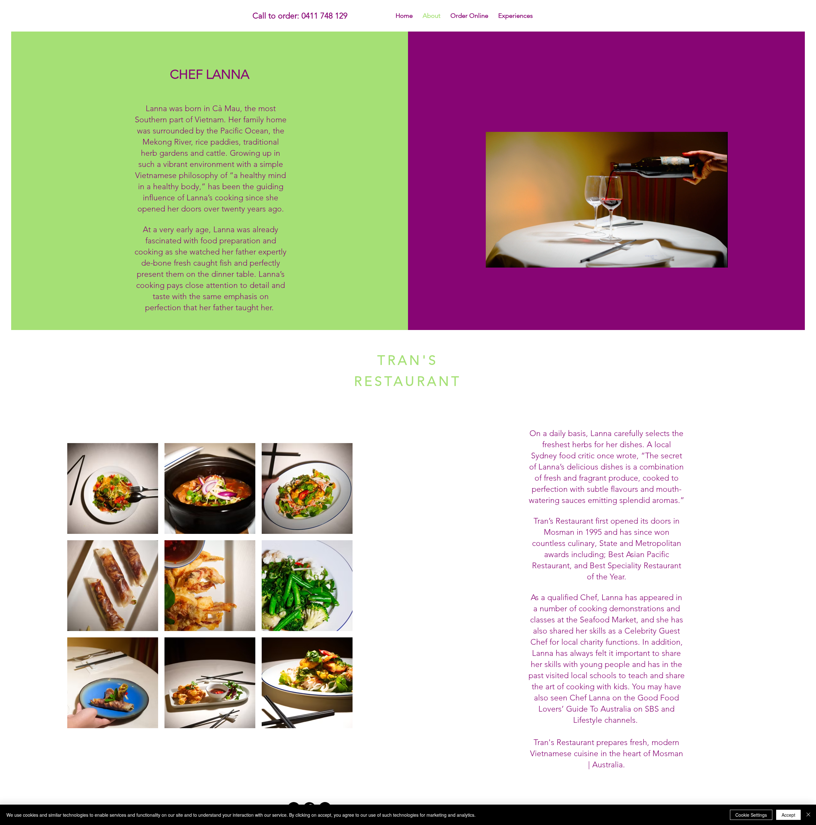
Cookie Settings (751, 815)
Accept (788, 815)
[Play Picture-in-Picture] (708, 259)
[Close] (808, 815)
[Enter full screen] (719, 259)
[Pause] (494, 259)
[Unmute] (505, 259)
